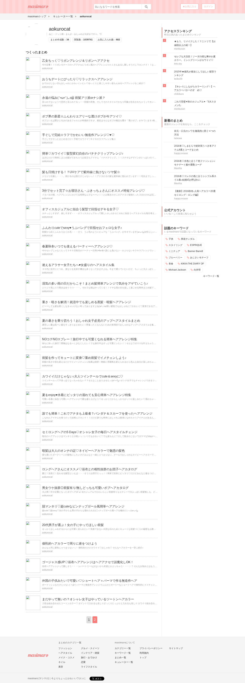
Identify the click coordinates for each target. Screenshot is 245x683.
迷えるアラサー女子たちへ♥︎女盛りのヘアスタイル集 (78, 265)
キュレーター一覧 (124, 662)
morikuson (179, 48)
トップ (143, 657)
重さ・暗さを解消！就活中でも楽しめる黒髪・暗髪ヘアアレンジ (86, 302)
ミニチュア (174, 251)
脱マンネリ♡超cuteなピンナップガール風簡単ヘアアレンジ (83, 506)
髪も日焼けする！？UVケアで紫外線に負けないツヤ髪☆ (81, 172)
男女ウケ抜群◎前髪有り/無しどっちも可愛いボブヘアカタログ (85, 487)
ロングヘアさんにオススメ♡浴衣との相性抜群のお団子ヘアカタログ (89, 469)
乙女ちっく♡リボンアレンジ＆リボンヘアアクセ (75, 60)
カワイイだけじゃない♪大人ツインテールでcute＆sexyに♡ (82, 376)
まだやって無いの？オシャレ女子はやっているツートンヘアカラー (88, 599)
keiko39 (178, 79)
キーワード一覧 (211, 276)
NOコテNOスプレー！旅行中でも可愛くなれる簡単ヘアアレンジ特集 (89, 339)
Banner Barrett (195, 251)
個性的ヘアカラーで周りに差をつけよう (69, 543)
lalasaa (178, 138)
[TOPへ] (38, 8)
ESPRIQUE (196, 245)
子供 (171, 239)
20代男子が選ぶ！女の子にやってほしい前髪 (73, 525)
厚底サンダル (188, 239)
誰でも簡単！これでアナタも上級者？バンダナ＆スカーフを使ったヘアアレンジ (97, 413)
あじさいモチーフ (199, 257)
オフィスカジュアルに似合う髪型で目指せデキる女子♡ (80, 209)
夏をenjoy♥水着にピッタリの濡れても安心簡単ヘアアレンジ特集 (86, 395)
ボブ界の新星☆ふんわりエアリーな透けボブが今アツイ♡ (82, 116)
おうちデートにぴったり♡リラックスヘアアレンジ (77, 79)
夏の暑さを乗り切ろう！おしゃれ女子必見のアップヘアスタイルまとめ (91, 320)
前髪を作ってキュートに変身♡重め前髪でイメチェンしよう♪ (84, 357)
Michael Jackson (177, 269)
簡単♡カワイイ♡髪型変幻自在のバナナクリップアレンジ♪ (82, 153)
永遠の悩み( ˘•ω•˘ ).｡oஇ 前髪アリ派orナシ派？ (73, 97)
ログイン (208, 6)
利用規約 (144, 653)
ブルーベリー (175, 257)
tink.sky (178, 63)
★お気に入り (189, 6)
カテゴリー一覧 (123, 648)
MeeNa (178, 168)
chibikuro (179, 94)
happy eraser (181, 153)
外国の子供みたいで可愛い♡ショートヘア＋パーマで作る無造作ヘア (89, 580)
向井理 (197, 269)
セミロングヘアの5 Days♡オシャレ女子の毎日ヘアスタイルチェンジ (89, 432)
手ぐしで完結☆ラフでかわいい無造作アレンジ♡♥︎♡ (78, 135)
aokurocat (59, 29)
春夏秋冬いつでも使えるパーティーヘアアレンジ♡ (77, 246)
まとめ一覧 (120, 657)
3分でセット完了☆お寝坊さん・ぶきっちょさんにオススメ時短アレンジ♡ (93, 190)
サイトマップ (176, 648)
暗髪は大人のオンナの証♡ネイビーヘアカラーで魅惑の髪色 (83, 450)
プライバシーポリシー (151, 648)
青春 (171, 263)
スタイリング (175, 245)
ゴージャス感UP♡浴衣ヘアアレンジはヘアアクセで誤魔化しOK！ (88, 562)
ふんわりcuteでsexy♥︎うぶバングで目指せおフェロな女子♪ (82, 227)
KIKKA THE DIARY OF (192, 263)
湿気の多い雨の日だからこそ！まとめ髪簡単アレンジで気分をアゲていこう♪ (95, 283)
